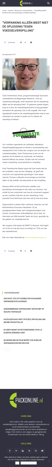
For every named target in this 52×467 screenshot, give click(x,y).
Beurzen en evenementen (23, 10)
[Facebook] (9, 450)
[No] (49, 460)
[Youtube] (42, 450)
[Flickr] (16, 450)
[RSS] (29, 450)
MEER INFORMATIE (29, 463)
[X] (35, 450)
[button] (4, 3)
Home (4, 10)
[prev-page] (3, 349)
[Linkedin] (22, 450)
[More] (31, 42)
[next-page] (7, 349)
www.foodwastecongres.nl (35, 237)
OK (17, 463)
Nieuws (10, 10)
